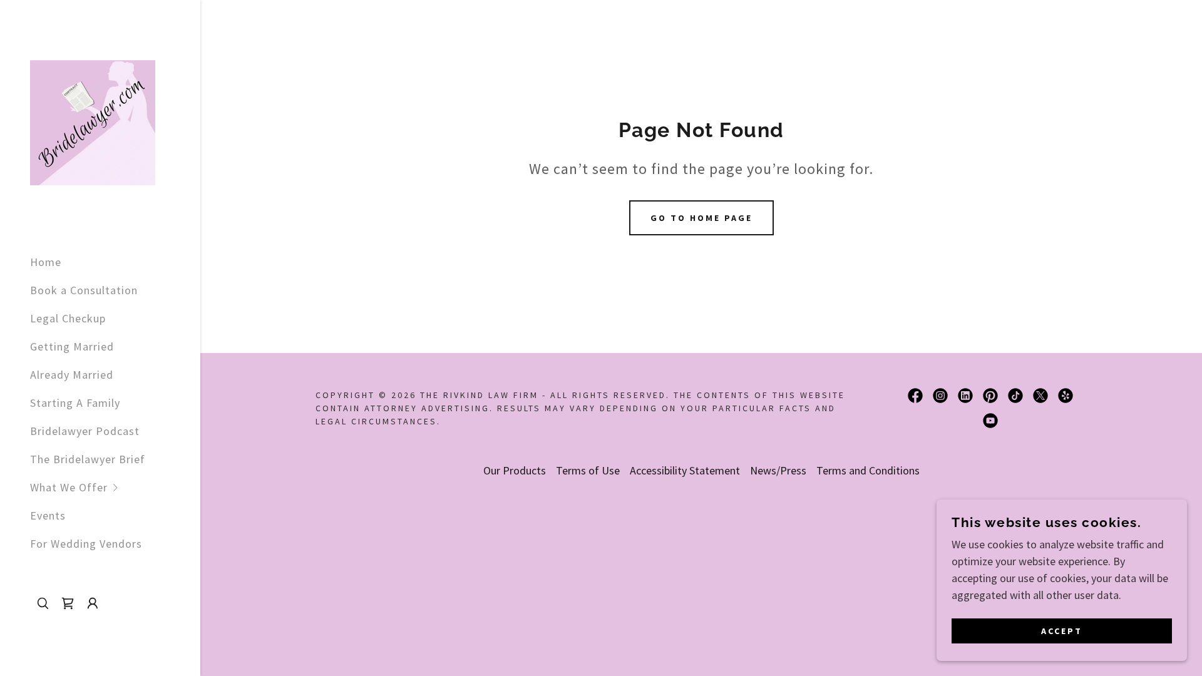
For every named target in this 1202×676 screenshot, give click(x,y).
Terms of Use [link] (588, 470)
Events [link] (48, 515)
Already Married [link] (71, 374)
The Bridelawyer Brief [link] (87, 459)
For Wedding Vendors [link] (86, 543)
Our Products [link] (514, 470)
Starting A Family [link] (75, 403)
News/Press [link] (778, 470)
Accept (1061, 631)
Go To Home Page (701, 217)
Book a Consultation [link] (84, 290)
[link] (92, 121)
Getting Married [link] (72, 346)
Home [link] (45, 262)
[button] (115, 487)
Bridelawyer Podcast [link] (85, 431)
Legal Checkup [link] (68, 318)
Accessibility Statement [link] (685, 470)
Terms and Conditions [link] (868, 470)
